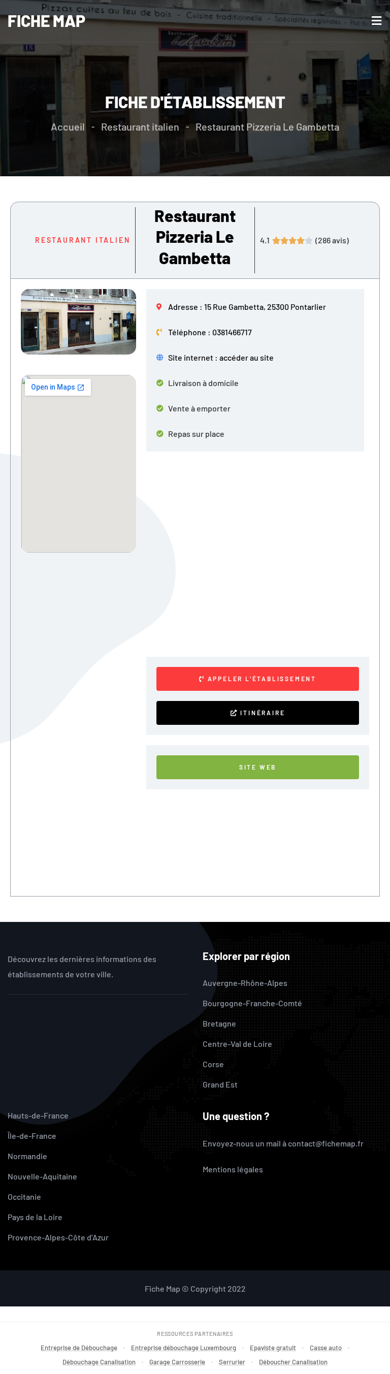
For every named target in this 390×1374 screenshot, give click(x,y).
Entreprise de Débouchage (79, 1348)
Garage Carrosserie (177, 1362)
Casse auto (326, 1348)
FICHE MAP (46, 20)
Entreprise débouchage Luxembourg (183, 1348)
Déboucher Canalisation (293, 1362)
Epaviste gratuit (273, 1348)
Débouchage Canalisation (99, 1362)
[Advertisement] (260, 554)
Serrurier (232, 1362)
